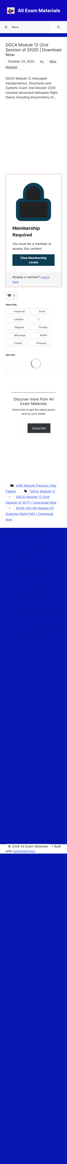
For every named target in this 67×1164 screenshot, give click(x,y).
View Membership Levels (33, 260)
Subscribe (39, 428)
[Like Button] (9, 295)
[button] (58, 27)
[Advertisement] (33, 137)
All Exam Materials (39, 10)
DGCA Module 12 (42, 491)
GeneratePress (24, 851)
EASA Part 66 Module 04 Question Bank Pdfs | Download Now (30, 513)
